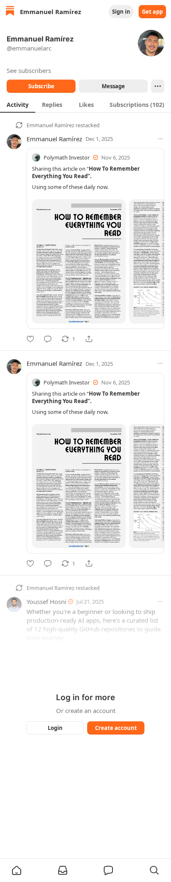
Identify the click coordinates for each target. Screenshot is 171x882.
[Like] (30, 339)
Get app (152, 11)
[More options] (160, 138)
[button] (16, 870)
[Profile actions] (157, 86)
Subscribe (41, 86)
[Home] (10, 12)
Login (55, 728)
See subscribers (29, 70)
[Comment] (48, 339)
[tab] (17, 104)
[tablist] (85, 104)
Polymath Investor (67, 157)
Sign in (121, 11)
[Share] (89, 339)
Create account (116, 728)
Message (113, 86)
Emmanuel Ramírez (50, 125)
